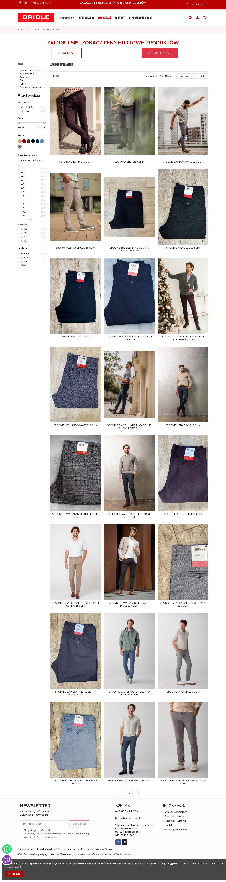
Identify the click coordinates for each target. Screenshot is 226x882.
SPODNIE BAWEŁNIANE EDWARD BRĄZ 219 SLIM (129, 604)
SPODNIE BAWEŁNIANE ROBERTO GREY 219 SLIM (75, 693)
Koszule (24, 77)
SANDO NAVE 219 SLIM (75, 336)
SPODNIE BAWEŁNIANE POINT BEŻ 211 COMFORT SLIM (75, 604)
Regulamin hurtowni (175, 820)
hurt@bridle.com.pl (127, 818)
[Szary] (20, 147)
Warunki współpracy (176, 812)
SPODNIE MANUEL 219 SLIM (183, 247)
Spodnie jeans (27, 73)
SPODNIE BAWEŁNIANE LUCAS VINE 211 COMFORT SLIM (183, 338)
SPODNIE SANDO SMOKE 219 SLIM (183, 162)
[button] (68, 18)
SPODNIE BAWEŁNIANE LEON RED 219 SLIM (75, 515)
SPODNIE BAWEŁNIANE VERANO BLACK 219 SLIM (129, 249)
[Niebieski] (42, 141)
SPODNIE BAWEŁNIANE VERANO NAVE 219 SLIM (129, 338)
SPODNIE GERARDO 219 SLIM (183, 425)
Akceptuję (14, 874)
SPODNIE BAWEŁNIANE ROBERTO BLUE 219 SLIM (129, 693)
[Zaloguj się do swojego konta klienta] (197, 18)
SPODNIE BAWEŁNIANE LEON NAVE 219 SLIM (129, 515)
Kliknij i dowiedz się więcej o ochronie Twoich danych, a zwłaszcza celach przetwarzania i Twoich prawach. (75, 854)
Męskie (20, 64)
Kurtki (23, 83)
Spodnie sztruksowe (31, 87)
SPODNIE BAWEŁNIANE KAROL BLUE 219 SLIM (75, 782)
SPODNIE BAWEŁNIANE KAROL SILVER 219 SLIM (183, 604)
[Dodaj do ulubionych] (73, 157)
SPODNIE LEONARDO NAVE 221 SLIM (75, 425)
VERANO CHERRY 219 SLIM (75, 162)
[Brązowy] (28, 141)
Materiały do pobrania (176, 829)
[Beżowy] (20, 141)
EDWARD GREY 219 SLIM (129, 162)
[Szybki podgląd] (77, 157)
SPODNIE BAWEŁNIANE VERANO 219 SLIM (183, 782)
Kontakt (169, 825)
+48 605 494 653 (41, 3)
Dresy (23, 80)
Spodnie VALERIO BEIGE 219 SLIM (75, 247)
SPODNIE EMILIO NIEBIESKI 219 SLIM (129, 780)
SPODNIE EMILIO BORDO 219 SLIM (183, 514)
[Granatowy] (37, 141)
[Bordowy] (24, 141)
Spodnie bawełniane (30, 70)
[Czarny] (33, 141)
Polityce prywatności (45, 837)
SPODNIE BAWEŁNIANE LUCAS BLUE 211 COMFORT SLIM (129, 427)
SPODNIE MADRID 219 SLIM (183, 691)
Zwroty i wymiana (174, 816)
